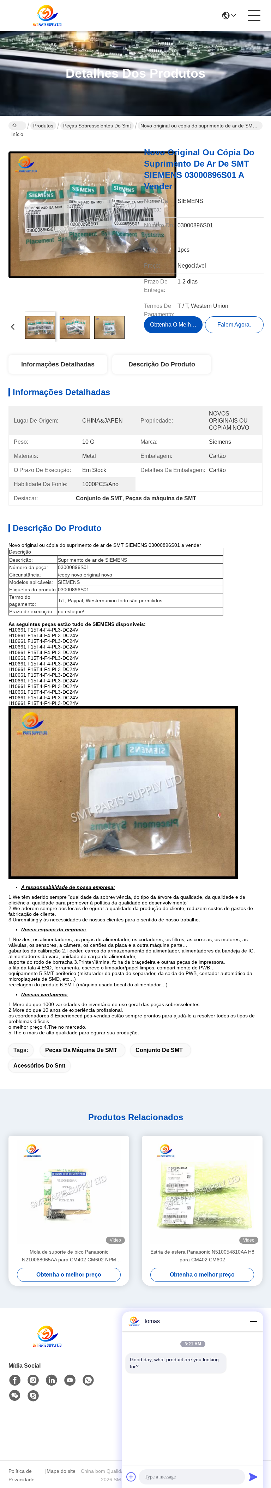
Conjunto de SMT (159, 1050)
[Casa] (47, 1345)
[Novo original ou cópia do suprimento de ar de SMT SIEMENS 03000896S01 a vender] (92, 222)
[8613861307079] (88, 1380)
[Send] (253, 1476)
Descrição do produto (161, 364)
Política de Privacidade (21, 1475)
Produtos (43, 126)
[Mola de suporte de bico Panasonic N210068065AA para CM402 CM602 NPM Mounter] (69, 1192)
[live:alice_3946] (33, 1396)
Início (17, 125)
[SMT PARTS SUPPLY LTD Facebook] (14, 1380)
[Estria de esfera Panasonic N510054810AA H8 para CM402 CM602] (202, 1192)
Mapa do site (61, 1471)
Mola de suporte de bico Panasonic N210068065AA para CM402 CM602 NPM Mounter (69, 1256)
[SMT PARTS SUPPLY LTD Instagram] (33, 1380)
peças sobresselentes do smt (97, 126)
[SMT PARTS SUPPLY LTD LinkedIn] (51, 1380)
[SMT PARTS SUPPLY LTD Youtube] (70, 1380)
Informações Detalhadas (58, 364)
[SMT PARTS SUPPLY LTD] (47, 15)
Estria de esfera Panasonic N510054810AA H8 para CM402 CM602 (202, 1255)
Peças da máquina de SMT (81, 1050)
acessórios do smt (39, 1066)
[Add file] (131, 1476)
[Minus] (253, 1321)
